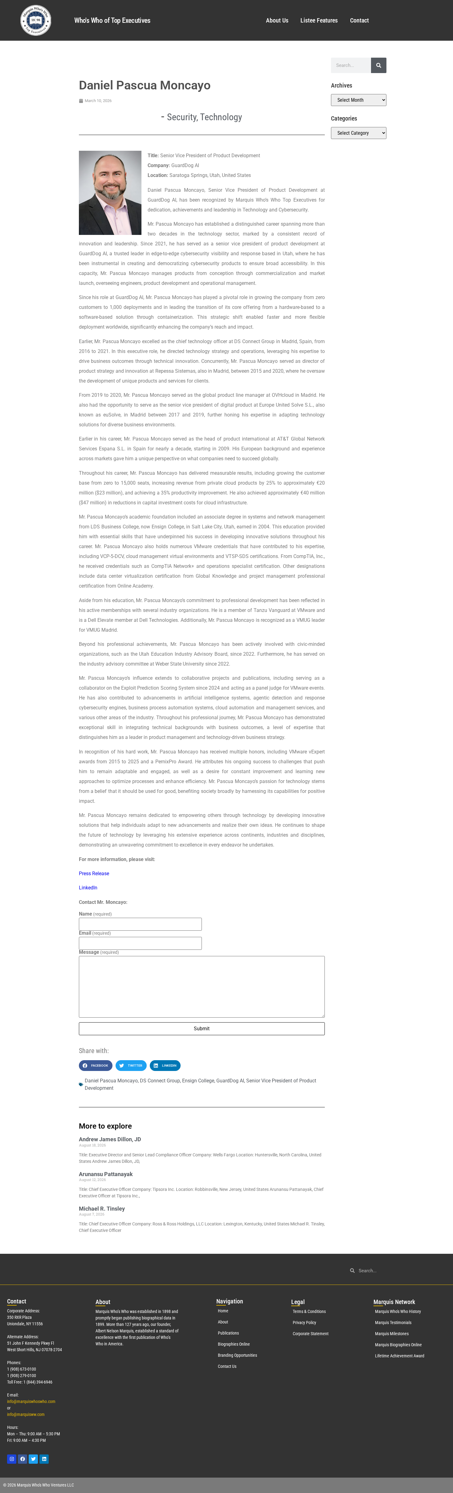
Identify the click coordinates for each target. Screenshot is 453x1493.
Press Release (94, 873)
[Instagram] (11, 1459)
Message (99, 952)
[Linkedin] (44, 1459)
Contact (359, 20)
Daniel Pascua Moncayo (111, 1081)
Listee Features (319, 20)
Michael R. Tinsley (102, 1208)
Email (95, 933)
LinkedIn (88, 888)
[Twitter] (33, 1459)
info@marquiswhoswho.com (31, 1401)
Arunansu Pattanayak (106, 1174)
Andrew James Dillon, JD (110, 1139)
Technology (221, 117)
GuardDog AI (230, 1081)
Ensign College (198, 1081)
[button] (95, 1065)
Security (181, 117)
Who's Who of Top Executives (112, 20)
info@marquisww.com (26, 1414)
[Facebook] (22, 1459)
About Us (277, 20)
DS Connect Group (160, 1081)
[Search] (378, 65)
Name (95, 914)
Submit (202, 1029)
